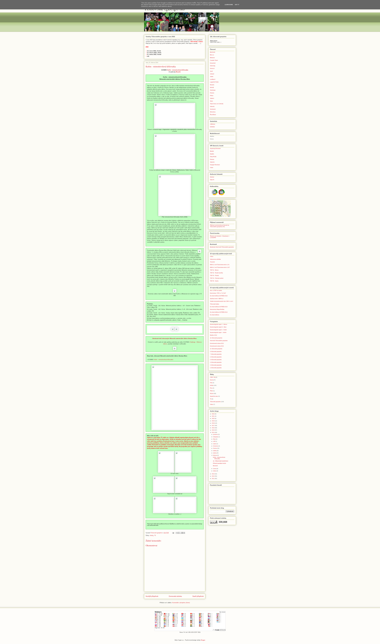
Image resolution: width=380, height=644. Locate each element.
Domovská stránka (175, 596)
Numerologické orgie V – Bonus (218, 324)
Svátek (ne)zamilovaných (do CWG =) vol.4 (221, 301)
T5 (155, 535)
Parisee (212, 93)
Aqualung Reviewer (215, 148)
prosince (215, 434)
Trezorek (212, 262)
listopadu (215, 437)
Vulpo (211, 167)
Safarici (212, 98)
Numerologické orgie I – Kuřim (218, 332)
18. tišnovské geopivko (216, 338)
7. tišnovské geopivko (216, 354)
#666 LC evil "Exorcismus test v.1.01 (219, 264)
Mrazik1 (178, 72)
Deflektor (212, 127)
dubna (215, 453)
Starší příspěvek (198, 596)
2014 (213, 432)
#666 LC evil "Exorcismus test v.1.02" (220, 267)
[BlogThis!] (179, 533)
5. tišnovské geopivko (216, 359)
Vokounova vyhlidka (215, 259)
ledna (215, 471)
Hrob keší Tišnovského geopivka (219, 340)
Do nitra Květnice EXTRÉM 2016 (219, 296)
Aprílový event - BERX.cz (216, 298)
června (215, 448)
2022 (213, 414)
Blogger (203, 640)
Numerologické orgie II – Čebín (218, 330)
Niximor (212, 177)
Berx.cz (212, 55)
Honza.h (212, 68)
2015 (213, 430)
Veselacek (213, 109)
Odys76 (212, 179)
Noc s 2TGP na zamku (216, 290)
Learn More (229, 4)
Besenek (215, 465)
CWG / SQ (212, 377)
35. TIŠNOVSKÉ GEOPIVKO (220, 461)
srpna (215, 443)
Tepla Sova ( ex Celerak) (216, 103)
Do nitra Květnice (214, 315)
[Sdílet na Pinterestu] (184, 533)
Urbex (211, 256)
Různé (212, 393)
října (214, 439)
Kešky (151, 535)
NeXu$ (212, 87)
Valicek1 (212, 106)
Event (211, 380)
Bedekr (212, 151)
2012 (213, 476)
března (215, 455)
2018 (213, 423)
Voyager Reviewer (215, 164)
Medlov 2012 (213, 335)
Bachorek (212, 52)
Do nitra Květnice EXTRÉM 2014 (219, 312)
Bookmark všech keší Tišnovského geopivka (222, 247)
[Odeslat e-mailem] (177, 533)
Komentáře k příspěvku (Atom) (181, 602)
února (215, 468)
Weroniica (212, 112)
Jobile (211, 76)
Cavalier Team (214, 60)
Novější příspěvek (152, 596)
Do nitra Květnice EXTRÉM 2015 (219, 306)
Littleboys (212, 124)
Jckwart (212, 74)
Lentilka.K (212, 79)
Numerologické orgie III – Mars (218, 327)
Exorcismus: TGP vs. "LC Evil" (218, 293)
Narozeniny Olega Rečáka (217, 309)
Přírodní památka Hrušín (219, 463)
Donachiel (213, 63)
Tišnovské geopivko (215, 401)
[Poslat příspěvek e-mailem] (173, 533)
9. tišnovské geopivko (216, 351)
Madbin (212, 154)
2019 (213, 421)
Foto (211, 382)
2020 (213, 418)
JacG (211, 71)
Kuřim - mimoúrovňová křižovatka (177, 70)
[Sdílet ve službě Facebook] (182, 533)
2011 (213, 478)
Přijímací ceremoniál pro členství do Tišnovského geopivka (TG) (219, 226)
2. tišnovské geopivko (216, 367)
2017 (213, 425)
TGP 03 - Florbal (214, 275)
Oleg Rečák (213, 156)
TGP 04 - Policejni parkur (216, 278)
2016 (213, 428)
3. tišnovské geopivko (216, 365)
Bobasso (212, 57)
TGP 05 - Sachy (214, 281)
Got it (237, 4)
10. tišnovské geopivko (216, 348)
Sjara (211, 101)
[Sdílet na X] (180, 533)
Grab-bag (212, 65)
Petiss (211, 95)
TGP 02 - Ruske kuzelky (216, 273)
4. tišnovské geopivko (216, 362)
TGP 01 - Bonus (214, 270)
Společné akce (214, 396)
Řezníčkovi (213, 114)
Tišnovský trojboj (214, 304)
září (214, 441)
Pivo (211, 388)
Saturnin (212, 162)
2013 (213, 474)
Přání (211, 391)
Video (211, 404)
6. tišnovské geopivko (216, 357)
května (215, 450)
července (215, 446)
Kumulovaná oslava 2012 (217, 343)
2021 (213, 416)
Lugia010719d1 (214, 82)
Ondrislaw (212, 90)
